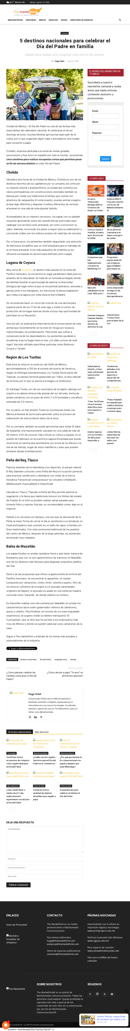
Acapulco (27, 269)
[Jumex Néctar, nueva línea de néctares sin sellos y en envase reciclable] (115, 423)
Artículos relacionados (19, 732)
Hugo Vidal (59, 61)
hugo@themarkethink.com (61, 940)
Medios (42, 20)
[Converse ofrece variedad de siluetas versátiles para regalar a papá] (44, 779)
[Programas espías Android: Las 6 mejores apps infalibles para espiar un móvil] (115, 249)
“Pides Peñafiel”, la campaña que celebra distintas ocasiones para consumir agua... (115, 405)
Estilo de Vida (39, 786)
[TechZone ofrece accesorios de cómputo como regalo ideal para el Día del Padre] (18, 747)
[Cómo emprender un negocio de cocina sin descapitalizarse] (115, 279)
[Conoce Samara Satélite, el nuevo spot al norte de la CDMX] (96, 221)
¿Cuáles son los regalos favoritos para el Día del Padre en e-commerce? (44, 760)
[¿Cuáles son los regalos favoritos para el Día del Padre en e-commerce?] (44, 747)
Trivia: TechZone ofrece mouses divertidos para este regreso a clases (95, 407)
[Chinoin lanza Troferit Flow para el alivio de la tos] (115, 306)
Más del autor (42, 732)
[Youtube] (111, 994)
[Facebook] (90, 994)
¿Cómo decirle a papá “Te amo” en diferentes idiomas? (65, 674)
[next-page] (13, 809)
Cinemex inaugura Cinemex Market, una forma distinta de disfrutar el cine (96, 321)
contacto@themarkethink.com (63, 954)
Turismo (65, 33)
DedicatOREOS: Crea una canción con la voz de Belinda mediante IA (115, 205)
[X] (42, 717)
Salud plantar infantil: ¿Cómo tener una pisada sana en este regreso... (95, 372)
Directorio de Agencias (81, 20)
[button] (120, 20)
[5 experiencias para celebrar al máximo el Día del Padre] (71, 779)
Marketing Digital (40, 753)
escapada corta (61, 659)
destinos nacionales (28, 659)
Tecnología (11, 753)
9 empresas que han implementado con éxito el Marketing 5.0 (95, 263)
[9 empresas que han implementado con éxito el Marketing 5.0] (96, 249)
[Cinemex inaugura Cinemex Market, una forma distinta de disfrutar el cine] (96, 307)
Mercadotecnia (15, 20)
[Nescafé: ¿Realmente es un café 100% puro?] (96, 279)
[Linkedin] (36, 717)
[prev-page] (8, 809)
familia (73, 659)
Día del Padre (45, 659)
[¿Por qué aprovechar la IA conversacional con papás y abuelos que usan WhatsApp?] (71, 747)
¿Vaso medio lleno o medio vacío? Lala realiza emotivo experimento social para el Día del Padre (17, 796)
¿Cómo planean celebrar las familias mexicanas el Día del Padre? (21, 676)
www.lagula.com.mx (98, 940)
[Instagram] (31, 717)
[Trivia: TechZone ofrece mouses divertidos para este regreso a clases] (96, 392)
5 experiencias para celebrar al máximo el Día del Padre (70, 793)
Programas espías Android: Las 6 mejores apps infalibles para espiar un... (114, 263)
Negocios (53, 20)
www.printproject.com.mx (101, 930)
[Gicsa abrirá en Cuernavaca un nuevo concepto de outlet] (115, 221)
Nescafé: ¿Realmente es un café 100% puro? (96, 291)
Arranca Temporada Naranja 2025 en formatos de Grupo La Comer (95, 205)
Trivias (64, 20)
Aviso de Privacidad (16, 924)
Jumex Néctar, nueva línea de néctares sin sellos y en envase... (114, 438)
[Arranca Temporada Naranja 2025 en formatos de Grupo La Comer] (96, 191)
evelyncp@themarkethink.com (63, 944)
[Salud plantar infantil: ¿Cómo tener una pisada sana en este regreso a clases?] (96, 358)
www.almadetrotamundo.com (103, 950)
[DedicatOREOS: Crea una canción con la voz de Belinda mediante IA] (115, 191)
